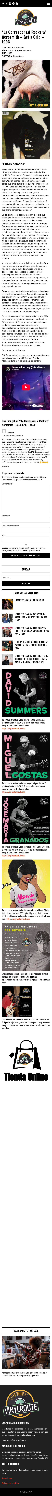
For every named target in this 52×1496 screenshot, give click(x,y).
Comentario (7, 484)
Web (4, 536)
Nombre (6, 516)
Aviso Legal (7, 1478)
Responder (5, 466)
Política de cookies (10, 1483)
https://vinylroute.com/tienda (13, 728)
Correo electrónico (10, 526)
